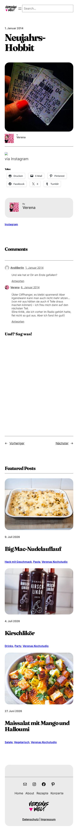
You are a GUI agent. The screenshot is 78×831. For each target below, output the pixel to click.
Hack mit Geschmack (18, 561)
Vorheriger (16, 443)
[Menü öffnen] (20, 8)
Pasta (36, 561)
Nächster (62, 443)
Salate (9, 742)
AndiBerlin (17, 267)
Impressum (48, 819)
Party (18, 646)
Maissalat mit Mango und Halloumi (37, 726)
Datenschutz (30, 819)
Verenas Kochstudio (55, 561)
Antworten (18, 281)
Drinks (9, 646)
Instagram (11, 224)
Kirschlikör (19, 633)
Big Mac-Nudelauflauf (33, 549)
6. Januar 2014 (30, 287)
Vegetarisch (22, 742)
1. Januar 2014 (34, 267)
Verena (15, 287)
